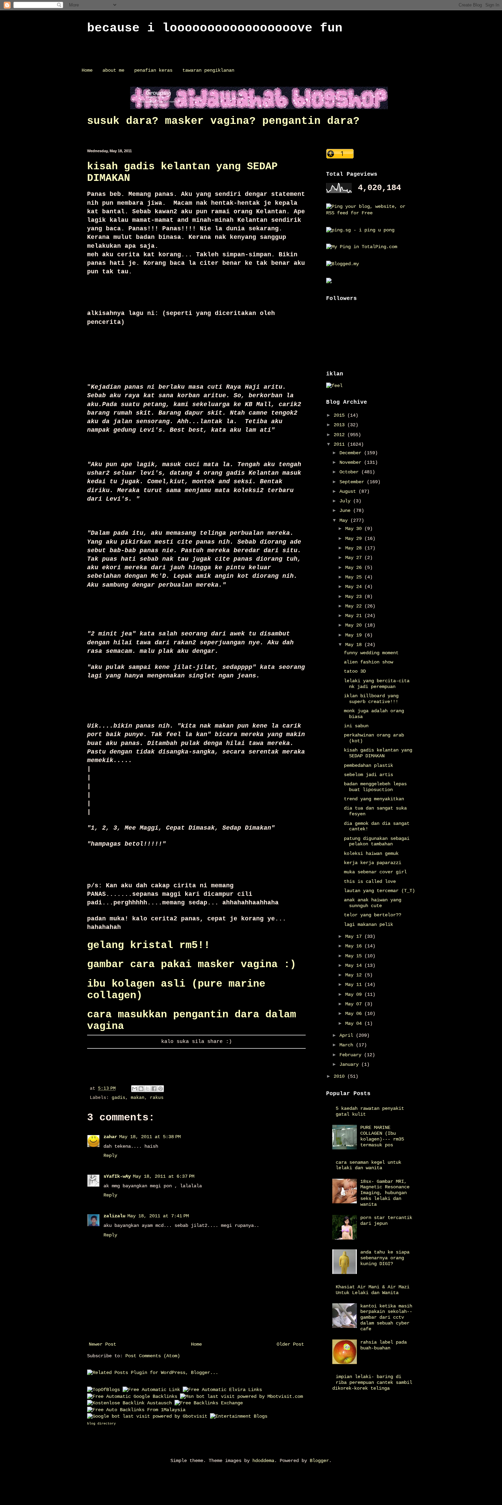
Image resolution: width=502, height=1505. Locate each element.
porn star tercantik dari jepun (386, 1220)
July (346, 501)
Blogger (319, 1460)
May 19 (354, 635)
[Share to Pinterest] (160, 1088)
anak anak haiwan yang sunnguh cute (372, 902)
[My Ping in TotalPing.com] (361, 246)
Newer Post (102, 1344)
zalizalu (114, 1216)
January (350, 1064)
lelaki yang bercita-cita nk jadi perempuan (376, 683)
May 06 (354, 1013)
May (344, 520)
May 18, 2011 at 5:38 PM (150, 1137)
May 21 (354, 615)
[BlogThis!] (141, 1088)
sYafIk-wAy (117, 1176)
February (351, 1055)
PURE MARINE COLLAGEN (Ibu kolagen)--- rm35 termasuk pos (382, 1136)
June (346, 510)
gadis (118, 1097)
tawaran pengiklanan (208, 70)
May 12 (354, 975)
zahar (110, 1137)
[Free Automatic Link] (151, 1389)
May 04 (354, 1023)
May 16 (354, 946)
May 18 (354, 644)
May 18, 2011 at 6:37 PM (163, 1176)
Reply (110, 1155)
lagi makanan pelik (368, 924)
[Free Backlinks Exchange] (209, 1403)
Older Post (290, 1344)
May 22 (354, 606)
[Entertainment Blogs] (238, 1416)
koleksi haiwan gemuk (371, 853)
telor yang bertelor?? (372, 915)
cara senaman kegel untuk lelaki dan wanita (368, 1165)
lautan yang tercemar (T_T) (379, 890)
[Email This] (134, 1088)
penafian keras (153, 70)
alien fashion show (368, 662)
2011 (340, 444)
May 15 (354, 956)
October (350, 472)
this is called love (370, 881)
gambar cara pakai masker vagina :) (191, 964)
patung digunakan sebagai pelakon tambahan (376, 841)
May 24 (354, 586)
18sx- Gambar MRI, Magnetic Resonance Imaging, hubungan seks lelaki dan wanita (384, 1193)
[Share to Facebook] (154, 1088)
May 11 (354, 984)
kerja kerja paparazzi (372, 862)
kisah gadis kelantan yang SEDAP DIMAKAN (378, 753)
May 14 (354, 965)
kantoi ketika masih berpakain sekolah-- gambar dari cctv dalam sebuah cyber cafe (386, 1317)
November (351, 462)
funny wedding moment (371, 653)
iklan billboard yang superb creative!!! (371, 698)
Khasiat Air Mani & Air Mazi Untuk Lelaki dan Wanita (372, 1289)
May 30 (354, 528)
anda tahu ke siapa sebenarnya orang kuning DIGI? (384, 1257)
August (349, 491)
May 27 (354, 557)
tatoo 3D (355, 671)
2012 (340, 435)
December (351, 453)
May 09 (354, 994)
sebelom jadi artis (368, 774)
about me (113, 70)
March (347, 1045)
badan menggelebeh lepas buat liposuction (375, 786)
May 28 (354, 548)
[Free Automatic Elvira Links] (222, 1389)
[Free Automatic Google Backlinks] (132, 1396)
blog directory (101, 1423)
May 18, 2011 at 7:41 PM (158, 1216)
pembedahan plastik (368, 765)
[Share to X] (147, 1088)
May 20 (354, 625)
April (347, 1035)
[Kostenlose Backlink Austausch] (129, 1403)
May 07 (354, 1004)
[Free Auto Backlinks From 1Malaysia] (136, 1410)
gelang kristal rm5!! (148, 945)
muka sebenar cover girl (375, 872)
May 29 (354, 538)
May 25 (354, 577)
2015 (340, 415)
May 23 (354, 596)
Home (87, 70)
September (353, 482)
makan (137, 1097)
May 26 (354, 567)
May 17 (354, 936)
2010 (340, 1076)
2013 (340, 425)
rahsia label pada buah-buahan (383, 1345)
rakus (157, 1097)
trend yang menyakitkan (374, 799)
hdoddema (263, 1460)
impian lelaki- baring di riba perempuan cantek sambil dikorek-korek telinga (372, 1382)
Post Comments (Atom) (152, 1356)
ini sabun (356, 726)
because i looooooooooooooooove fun (215, 28)
